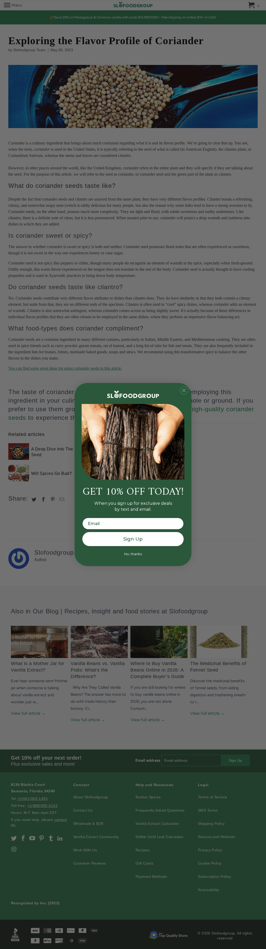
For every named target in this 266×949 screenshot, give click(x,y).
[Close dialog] (184, 390)
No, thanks (133, 554)
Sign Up (133, 539)
